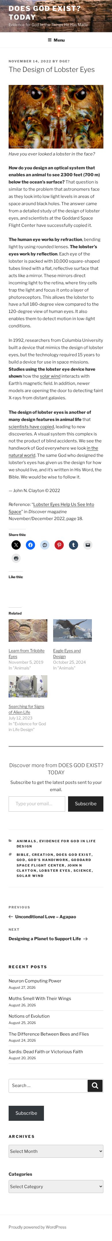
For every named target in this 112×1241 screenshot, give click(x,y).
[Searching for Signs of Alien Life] (28, 686)
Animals (27, 841)
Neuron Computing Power (35, 981)
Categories (20, 1174)
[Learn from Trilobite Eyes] (28, 630)
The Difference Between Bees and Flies (49, 1034)
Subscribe (85, 803)
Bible (23, 855)
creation (43, 855)
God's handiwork (48, 860)
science (83, 871)
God (21, 860)
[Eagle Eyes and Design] (72, 630)
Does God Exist (74, 855)
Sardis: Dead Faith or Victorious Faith (46, 1051)
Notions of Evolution (29, 1016)
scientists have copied (31, 426)
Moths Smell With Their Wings (40, 998)
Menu (59, 40)
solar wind (50, 376)
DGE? (64, 61)
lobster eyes (55, 871)
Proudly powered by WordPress (37, 1227)
